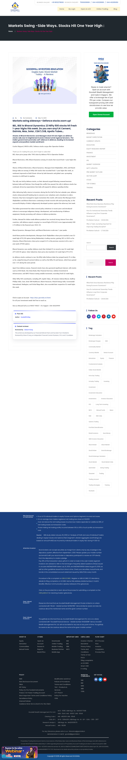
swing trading (104, 468)
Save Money (106, 433)
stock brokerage (106, 450)
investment (92, 387)
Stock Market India (107, 462)
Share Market (105, 444)
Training (107, 485)
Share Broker (93, 444)
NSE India (99, 416)
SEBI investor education (96, 439)
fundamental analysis (95, 364)
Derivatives (92, 358)
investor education (107, 398)
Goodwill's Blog (25, 317)
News (111, 410)
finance (111, 358)
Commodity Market (95, 347)
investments (92, 398)
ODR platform (43, 593)
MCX (90, 410)
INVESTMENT (91, 157)
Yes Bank (91, 491)
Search (89, 243)
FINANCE (90, 153)
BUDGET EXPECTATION (94, 137)
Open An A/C (86, 9)
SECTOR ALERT (92, 176)
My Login (72, 9)
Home (61, 9)
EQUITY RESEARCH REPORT (96, 149)
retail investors (93, 433)
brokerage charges (95, 341)
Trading (101, 473)
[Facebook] (96, 679)
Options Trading (94, 421)
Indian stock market (95, 370)
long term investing (102, 404)
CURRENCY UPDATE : (94, 141)
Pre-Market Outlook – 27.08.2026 (97, 230)
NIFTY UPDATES (92, 168)
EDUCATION (91, 145)
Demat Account (108, 352)
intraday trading (94, 381)
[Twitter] (100, 679)
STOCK (89, 180)
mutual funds (100, 410)
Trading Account (94, 479)
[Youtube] (105, 679)
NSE (90, 416)
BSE (106, 341)
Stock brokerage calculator (97, 456)
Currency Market (94, 352)
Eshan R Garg (28, 329)
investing (106, 381)
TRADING (90, 187)
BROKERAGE (91, 133)
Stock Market (93, 462)
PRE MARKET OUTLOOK (94, 172)
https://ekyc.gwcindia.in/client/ (40, 298)
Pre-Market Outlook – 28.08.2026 (97, 220)
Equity (102, 358)
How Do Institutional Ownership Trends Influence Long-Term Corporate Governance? (99, 213)
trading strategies (94, 485)
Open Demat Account (101, 114)
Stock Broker (93, 450)
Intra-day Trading (94, 375)
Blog (115, 9)
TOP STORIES (91, 184)
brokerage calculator (95, 335)
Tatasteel (91, 473)
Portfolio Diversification (96, 427)
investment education (95, 393)
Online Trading (102, 9)
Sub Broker (92, 468)
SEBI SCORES (66, 578)
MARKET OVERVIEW (93, 164)
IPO (88, 160)
